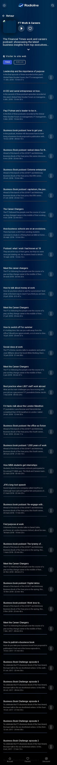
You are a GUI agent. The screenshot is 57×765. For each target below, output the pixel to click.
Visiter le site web (16, 56)
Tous (7, 62)
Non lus (19, 62)
